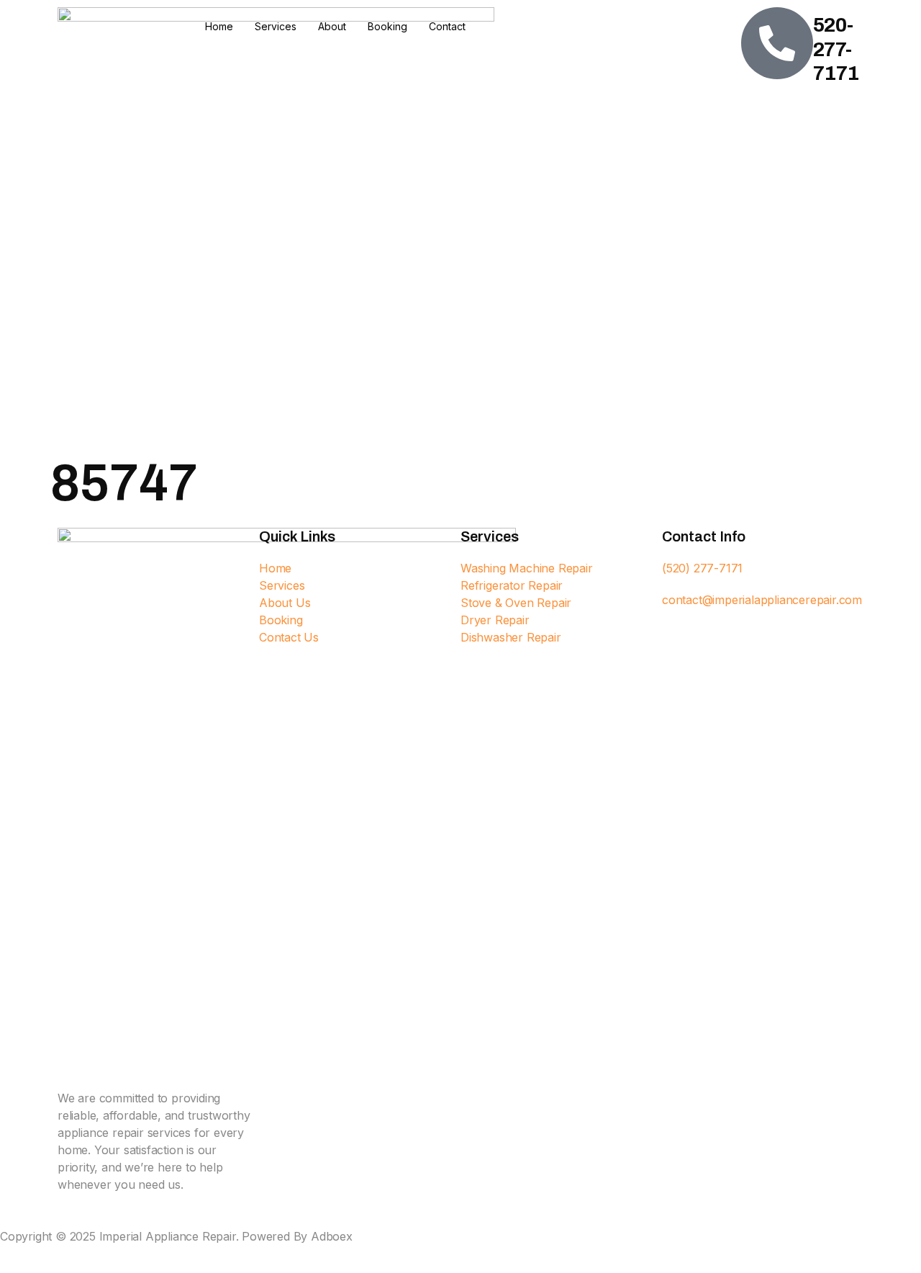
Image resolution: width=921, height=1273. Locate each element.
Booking (387, 26)
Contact (447, 26)
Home (219, 26)
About (332, 26)
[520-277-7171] (777, 43)
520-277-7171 (836, 49)
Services (275, 26)
